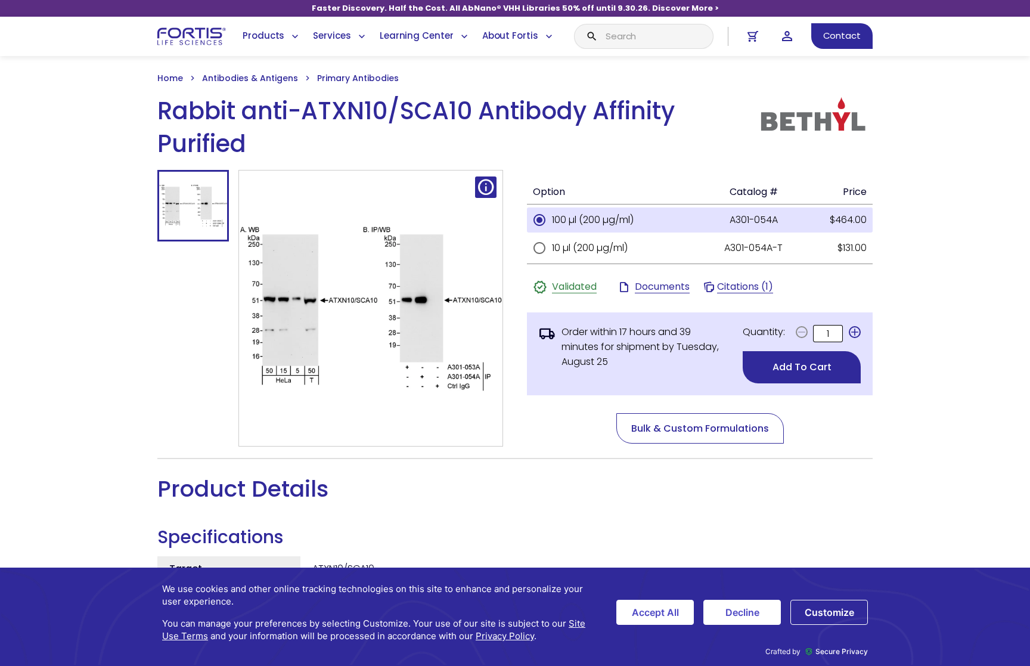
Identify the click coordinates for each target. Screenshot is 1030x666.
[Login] (787, 36)
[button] (855, 332)
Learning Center (417, 35)
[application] (515, 617)
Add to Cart (802, 367)
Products (263, 35)
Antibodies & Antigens (250, 78)
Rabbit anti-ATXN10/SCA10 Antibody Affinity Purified (416, 127)
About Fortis (510, 35)
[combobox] (643, 36)
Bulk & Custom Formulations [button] (700, 428)
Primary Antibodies (358, 78)
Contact (842, 35)
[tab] (193, 205)
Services (331, 35)
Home (170, 78)
